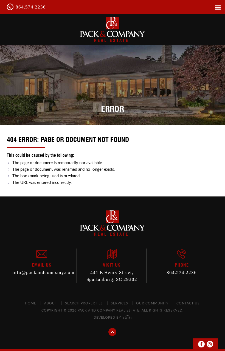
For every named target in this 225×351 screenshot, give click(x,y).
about (50, 303)
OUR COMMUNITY (152, 303)
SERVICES (119, 303)
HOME (30, 303)
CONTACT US (188, 303)
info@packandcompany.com (43, 272)
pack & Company (112, 29)
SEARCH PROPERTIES (84, 303)
